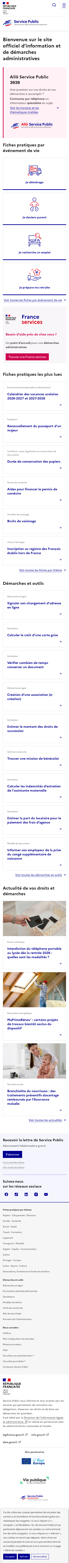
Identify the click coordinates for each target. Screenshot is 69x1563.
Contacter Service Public (15, 1367)
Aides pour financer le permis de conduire (32, 491)
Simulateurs (9, 1296)
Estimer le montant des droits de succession (32, 728)
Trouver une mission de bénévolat (33, 758)
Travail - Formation (12, 1232)
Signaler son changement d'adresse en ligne (34, 605)
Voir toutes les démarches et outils (38, 875)
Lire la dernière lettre (13, 1162)
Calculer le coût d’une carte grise (32, 635)
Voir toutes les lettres (13, 1167)
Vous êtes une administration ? (18, 1355)
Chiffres (7, 1333)
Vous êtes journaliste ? (14, 1361)
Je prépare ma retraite (34, 287)
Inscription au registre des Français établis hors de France (34, 550)
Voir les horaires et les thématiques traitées (24, 110)
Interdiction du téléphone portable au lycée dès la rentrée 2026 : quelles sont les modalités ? (34, 952)
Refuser (24, 1556)
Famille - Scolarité (12, 1221)
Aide (5, 1350)
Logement (8, 1237)
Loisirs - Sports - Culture (15, 1266)
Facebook (6, 1194)
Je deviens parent (35, 217)
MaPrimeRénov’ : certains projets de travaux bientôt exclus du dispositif (32, 1024)
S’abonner (12, 1154)
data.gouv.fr (10, 1442)
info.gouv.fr (38, 1435)
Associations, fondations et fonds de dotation (26, 1271)
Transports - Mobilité (13, 1243)
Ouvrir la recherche (54, 4)
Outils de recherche (13, 1308)
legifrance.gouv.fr (13, 1435)
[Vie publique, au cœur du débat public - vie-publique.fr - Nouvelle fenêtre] (34, 1481)
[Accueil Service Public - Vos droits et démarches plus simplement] (26, 26)
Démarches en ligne (13, 1285)
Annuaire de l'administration (17, 1319)
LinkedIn (26, 1194)
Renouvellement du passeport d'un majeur (34, 428)
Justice (6, 1254)
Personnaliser (40, 1556)
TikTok (16, 1194)
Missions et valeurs (12, 1344)
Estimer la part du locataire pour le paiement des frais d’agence (34, 820)
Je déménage (34, 182)
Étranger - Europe (12, 1260)
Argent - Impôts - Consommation (19, 1249)
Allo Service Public (12, 1313)
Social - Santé (10, 1226)
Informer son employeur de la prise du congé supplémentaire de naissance (34, 854)
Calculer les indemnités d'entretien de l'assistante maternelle (34, 788)
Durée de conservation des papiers (33, 461)
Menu (64, 8)
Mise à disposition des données (18, 1338)
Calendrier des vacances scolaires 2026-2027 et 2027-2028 (32, 396)
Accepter (10, 1556)
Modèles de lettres (12, 1302)
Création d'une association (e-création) (30, 696)
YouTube (46, 1194)
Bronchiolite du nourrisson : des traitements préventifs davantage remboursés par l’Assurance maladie (33, 1097)
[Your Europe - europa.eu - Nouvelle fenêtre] (34, 1461)
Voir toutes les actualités (45, 1120)
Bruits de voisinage (21, 521)
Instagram (36, 1194)
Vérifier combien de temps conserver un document (27, 664)
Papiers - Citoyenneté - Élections (19, 1215)
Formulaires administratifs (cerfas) (20, 1291)
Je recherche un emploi (34, 252)
